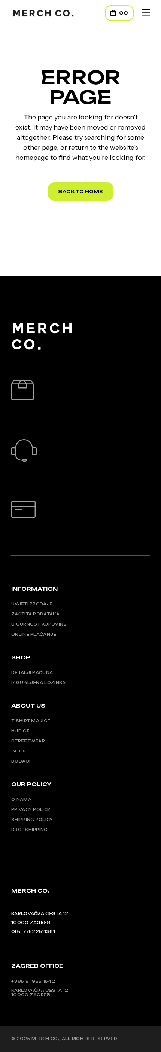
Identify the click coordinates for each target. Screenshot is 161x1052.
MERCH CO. (45, 1038)
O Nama (21, 799)
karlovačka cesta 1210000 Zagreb (40, 992)
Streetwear (28, 741)
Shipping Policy (32, 819)
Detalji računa (32, 672)
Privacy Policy (31, 809)
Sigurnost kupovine (38, 624)
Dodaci (20, 761)
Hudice (20, 731)
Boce (18, 751)
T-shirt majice (30, 720)
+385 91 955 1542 (33, 981)
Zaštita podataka (35, 614)
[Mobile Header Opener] (146, 12)
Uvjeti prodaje (32, 604)
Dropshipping (29, 829)
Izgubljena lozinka (38, 682)
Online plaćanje (34, 634)
